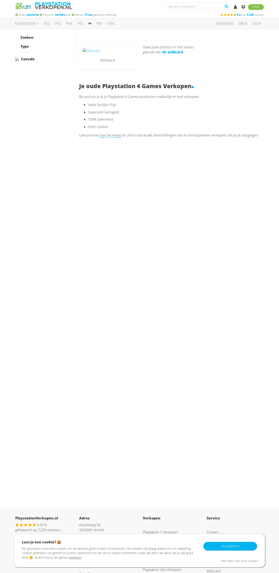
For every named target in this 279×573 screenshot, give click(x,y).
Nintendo (224, 23)
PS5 (80, 23)
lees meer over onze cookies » (240, 561)
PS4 (69, 23)
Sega (256, 23)
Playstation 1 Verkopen (160, 532)
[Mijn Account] (235, 7)
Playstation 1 (27, 23)
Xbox (242, 23)
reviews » (49, 529)
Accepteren (230, 546)
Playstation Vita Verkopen (162, 569)
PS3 (58, 23)
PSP (99, 23)
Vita (110, 23)
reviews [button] (250, 15)
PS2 (47, 23)
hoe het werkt (110, 135)
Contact (212, 532)
